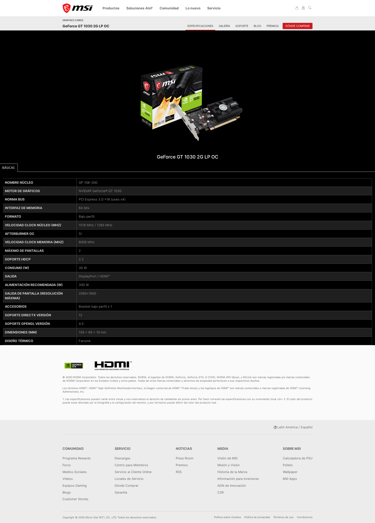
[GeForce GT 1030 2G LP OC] (187, 101)
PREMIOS (273, 26)
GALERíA (224, 26)
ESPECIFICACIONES (200, 26)
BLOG (257, 26)
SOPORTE (241, 26)
